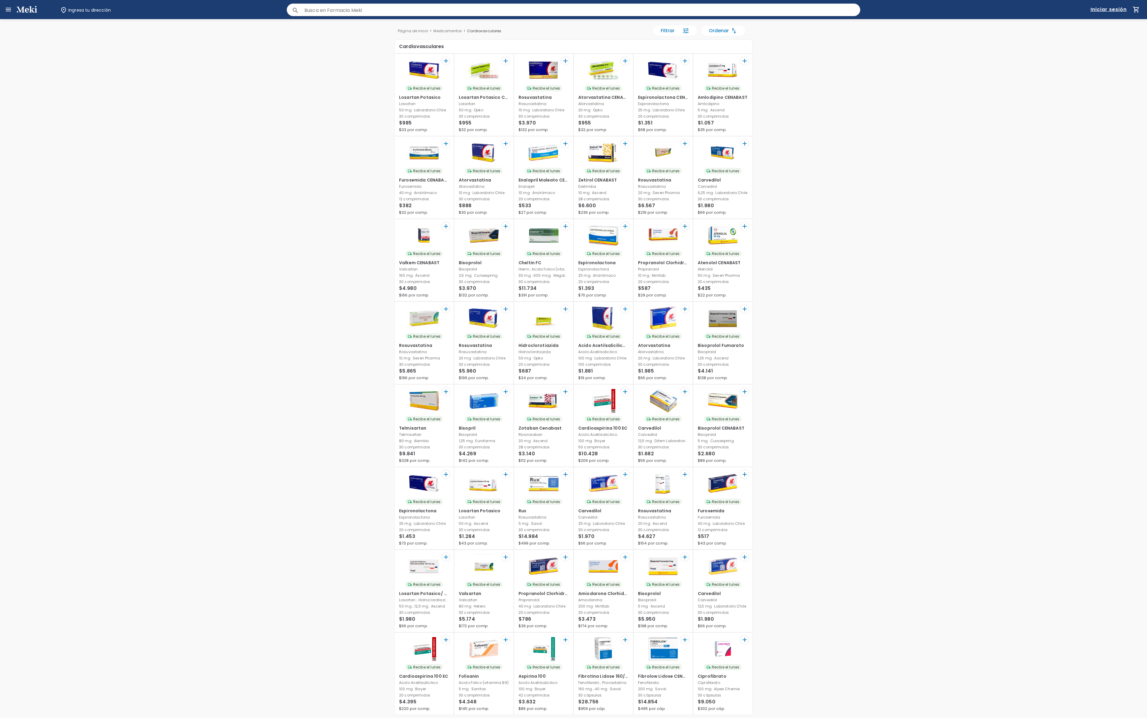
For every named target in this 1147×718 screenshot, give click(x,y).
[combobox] (582, 10)
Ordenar (719, 30)
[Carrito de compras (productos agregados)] (1136, 9)
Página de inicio (413, 30)
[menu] (8, 10)
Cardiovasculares (484, 30)
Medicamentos (447, 30)
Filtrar (667, 30)
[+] (446, 61)
